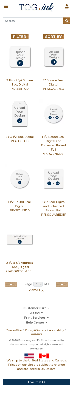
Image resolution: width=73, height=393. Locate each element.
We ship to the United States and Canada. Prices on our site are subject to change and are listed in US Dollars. (37, 365)
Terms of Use (14, 330)
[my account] (67, 5)
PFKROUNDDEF (53, 154)
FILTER (19, 37)
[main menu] (6, 5)
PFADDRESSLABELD (20, 271)
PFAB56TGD (20, 141)
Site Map (36, 333)
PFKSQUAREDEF (53, 214)
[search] (66, 20)
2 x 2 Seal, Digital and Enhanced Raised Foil (53, 206)
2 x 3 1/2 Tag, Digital (19, 137)
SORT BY (53, 37)
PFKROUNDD (20, 210)
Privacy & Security (35, 330)
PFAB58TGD (20, 88)
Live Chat (35, 382)
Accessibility (56, 330)
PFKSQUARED (53, 88)
